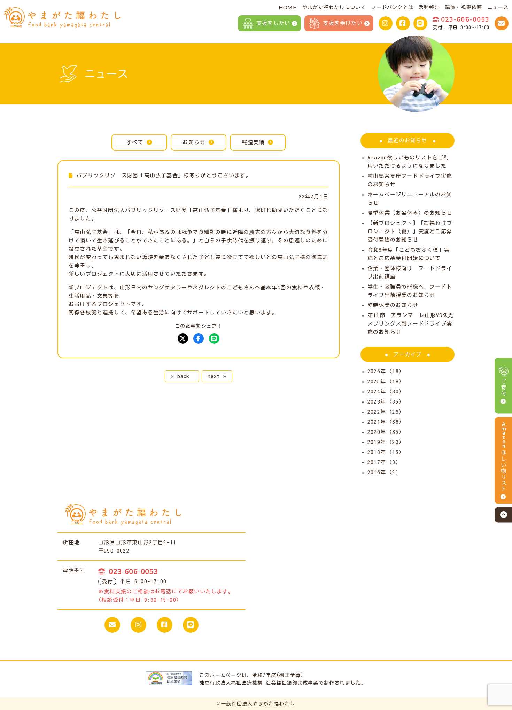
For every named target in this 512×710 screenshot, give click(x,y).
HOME (287, 7)
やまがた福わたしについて (334, 7)
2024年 (376, 391)
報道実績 (253, 142)
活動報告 (429, 7)
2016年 (376, 472)
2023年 (376, 401)
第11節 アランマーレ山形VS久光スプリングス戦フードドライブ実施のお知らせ (410, 324)
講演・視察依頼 (463, 7)
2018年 (376, 452)
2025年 (376, 381)
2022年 (376, 411)
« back (182, 376)
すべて (134, 142)
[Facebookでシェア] (198, 338)
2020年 (376, 432)
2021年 (376, 421)
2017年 (376, 462)
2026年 (376, 371)
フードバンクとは (392, 7)
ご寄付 (503, 388)
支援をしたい (273, 23)
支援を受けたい (342, 23)
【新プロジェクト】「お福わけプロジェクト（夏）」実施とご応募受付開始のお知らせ (409, 231)
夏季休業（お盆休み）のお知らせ (409, 213)
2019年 (376, 442)
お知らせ (194, 142)
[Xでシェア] (183, 338)
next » (217, 376)
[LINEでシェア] (214, 338)
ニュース (498, 7)
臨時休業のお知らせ (392, 305)
